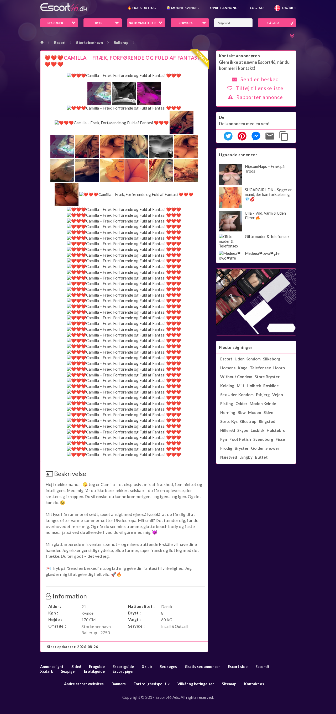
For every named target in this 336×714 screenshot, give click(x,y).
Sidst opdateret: (72, 647)
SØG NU (273, 22)
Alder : (54, 606)
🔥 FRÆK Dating (142, 8)
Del (222, 117)
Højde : (55, 619)
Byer (99, 22)
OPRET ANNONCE (224, 8)
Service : (136, 626)
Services (186, 22)
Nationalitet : (141, 606)
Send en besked (259, 79)
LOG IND (257, 8)
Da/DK (286, 8)
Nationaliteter (142, 22)
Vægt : (134, 619)
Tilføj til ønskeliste (260, 88)
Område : (57, 626)
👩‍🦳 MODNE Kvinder (183, 8)
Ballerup (121, 42)
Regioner (55, 22)
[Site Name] (63, 7)
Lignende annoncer (238, 154)
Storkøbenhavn (89, 42)
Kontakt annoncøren (239, 55)
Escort (60, 42)
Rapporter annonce (259, 97)
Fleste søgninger (236, 347)
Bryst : (134, 612)
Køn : (53, 612)
